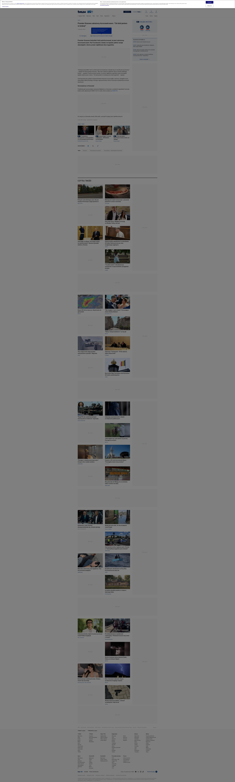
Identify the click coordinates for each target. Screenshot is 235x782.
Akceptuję (209, 2)
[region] (117, 4)
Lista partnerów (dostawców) (104, 5)
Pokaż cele (209, 5)
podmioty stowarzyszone (20, 3)
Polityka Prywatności (5, 6)
